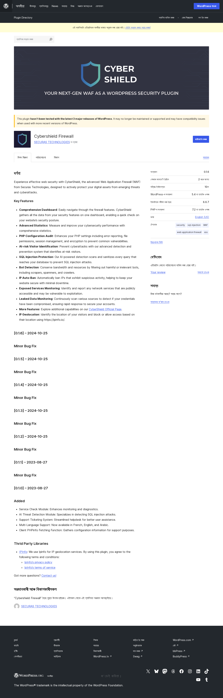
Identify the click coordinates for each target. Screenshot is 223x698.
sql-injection (194, 225)
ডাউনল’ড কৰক (201, 139)
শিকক (95, 639)
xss (206, 232)
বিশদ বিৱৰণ (23, 157)
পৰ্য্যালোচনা (41, 157)
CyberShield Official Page (105, 309)
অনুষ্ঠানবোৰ (137, 645)
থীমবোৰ (57, 645)
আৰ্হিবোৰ (57, 656)
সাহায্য (206, 157)
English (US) (202, 217)
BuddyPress (181, 656)
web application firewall (189, 232)
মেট (176, 645)
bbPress (179, 650)
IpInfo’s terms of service (39, 567)
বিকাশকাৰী (97, 650)
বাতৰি (16, 645)
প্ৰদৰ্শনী (57, 639)
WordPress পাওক (206, 6)
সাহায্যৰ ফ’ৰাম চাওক (160, 302)
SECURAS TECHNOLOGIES (52, 142)
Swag (138, 656)
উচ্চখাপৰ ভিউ (157, 242)
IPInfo (23, 552)
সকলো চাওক (203, 272)
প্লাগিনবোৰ (58, 650)
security (180, 225)
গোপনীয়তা (18, 656)
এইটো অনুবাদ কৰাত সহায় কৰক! (138, 27)
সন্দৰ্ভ (16, 639)
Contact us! (48, 575)
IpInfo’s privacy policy (38, 562)
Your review (158, 272)
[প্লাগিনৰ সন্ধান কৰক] (50, 39)
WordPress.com (183, 639)
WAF (205, 225)
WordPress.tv (102, 656)
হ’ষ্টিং (16, 650)
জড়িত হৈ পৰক (138, 639)
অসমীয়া (50, 676)
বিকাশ (56, 157)
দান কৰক (138, 650)
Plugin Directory (23, 17)
